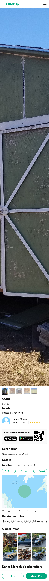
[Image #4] (27, 391)
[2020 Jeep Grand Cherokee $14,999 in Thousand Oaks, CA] (39, 554)
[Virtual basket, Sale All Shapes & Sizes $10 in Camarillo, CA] (24, 554)
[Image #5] (34, 391)
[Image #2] (12, 391)
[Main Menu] (3, 4)
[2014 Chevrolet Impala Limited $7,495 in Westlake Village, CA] (24, 540)
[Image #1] (5, 391)
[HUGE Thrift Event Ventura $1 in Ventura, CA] (10, 540)
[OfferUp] (12, 4)
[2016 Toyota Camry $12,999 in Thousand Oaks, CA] (39, 540)
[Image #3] (19, 391)
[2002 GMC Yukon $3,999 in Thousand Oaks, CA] (10, 554)
